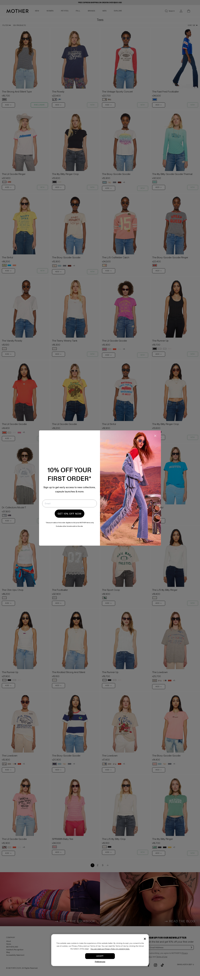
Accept (99, 956)
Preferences (100, 961)
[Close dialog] (155, 436)
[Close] (144, 938)
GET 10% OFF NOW (69, 513)
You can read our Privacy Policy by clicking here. (110, 949)
